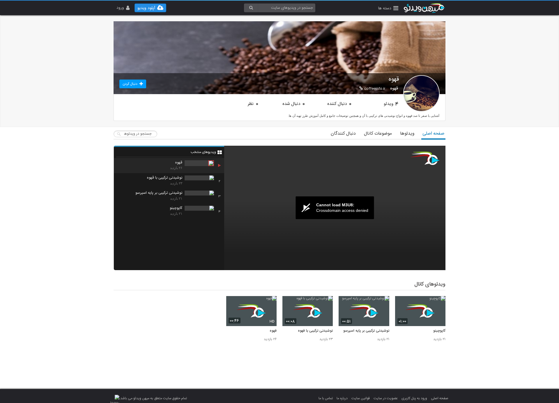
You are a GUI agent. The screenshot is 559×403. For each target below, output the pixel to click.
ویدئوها (407, 133)
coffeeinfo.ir (374, 88)
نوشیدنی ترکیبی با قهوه (315, 331)
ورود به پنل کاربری (414, 398)
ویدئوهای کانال (429, 284)
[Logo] (425, 158)
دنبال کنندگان (343, 133)
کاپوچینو (439, 331)
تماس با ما (326, 398)
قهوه (273, 331)
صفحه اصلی (433, 133)
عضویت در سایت (386, 398)
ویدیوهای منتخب (203, 152)
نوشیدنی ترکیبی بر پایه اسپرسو (366, 331)
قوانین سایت (360, 398)
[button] (388, 9)
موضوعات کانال (378, 133)
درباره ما (342, 398)
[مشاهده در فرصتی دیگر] (438, 304)
